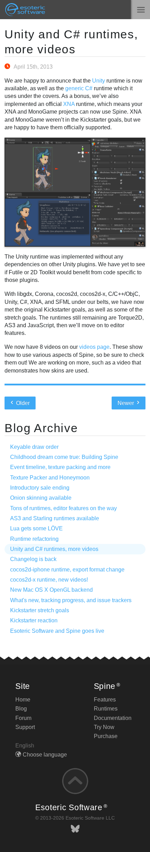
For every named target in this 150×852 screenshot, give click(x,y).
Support (25, 727)
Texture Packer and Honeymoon (50, 478)
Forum (23, 718)
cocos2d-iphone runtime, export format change (67, 570)
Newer (126, 403)
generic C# (78, 88)
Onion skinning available (41, 498)
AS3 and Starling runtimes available (54, 518)
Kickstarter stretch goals (39, 610)
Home (22, 700)
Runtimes (106, 709)
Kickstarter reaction (34, 620)
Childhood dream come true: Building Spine (64, 457)
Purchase (106, 736)
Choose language (45, 755)
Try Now (104, 727)
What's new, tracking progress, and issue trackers (71, 600)
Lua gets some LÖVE (36, 528)
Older (22, 403)
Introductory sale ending (39, 488)
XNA (69, 104)
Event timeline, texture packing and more (60, 467)
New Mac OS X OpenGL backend (51, 590)
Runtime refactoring (34, 539)
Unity (98, 81)
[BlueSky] (75, 828)
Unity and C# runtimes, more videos (54, 549)
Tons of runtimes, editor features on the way (63, 508)
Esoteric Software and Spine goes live (57, 631)
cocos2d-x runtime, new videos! (49, 580)
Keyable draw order (34, 447)
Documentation (113, 718)
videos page (94, 347)
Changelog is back (33, 559)
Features (105, 700)
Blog (21, 709)
